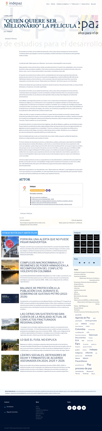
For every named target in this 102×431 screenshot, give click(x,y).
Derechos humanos (80, 335)
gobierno (93, 344)
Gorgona (77, 347)
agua (94, 318)
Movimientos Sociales (80, 296)
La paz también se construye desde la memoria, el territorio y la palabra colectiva (52, 200)
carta (76, 324)
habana (85, 350)
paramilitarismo (79, 365)
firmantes (85, 344)
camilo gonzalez (91, 321)
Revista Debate (78, 308)
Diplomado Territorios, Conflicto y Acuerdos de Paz (89, 279)
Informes (77, 288)
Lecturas (88, 356)
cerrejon (92, 324)
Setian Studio (27, 428)
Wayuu (93, 373)
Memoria (77, 294)
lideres (77, 358)
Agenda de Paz (82, 317)
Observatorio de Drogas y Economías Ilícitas (88, 303)
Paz (89, 364)
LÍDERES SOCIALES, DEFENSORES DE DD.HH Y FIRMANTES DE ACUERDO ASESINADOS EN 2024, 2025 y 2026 (43, 358)
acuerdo (78, 315)
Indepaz (33, 186)
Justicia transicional (80, 290)
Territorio (77, 310)
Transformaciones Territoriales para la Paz (86, 312)
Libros (76, 292)
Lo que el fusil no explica (38, 339)
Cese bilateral (79, 326)
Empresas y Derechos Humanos (83, 282)
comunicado (91, 329)
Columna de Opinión (80, 276)
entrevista (90, 340)
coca (87, 326)
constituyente (79, 332)
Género (95, 282)
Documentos (80, 338)
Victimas (86, 373)
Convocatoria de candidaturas (39, 197)
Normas (76, 298)
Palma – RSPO (78, 306)
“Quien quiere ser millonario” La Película (70, 223)
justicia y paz (78, 356)
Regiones (85, 306)
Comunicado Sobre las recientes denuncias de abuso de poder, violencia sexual (52, 204)
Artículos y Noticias (11, 38)
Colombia (80, 329)
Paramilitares (81, 361)
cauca (84, 323)
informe (89, 352)
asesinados (78, 321)
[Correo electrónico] (47, 190)
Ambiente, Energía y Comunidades (84, 272)
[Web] (49, 190)
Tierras (77, 373)
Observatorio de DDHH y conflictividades (86, 300)
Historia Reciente (79, 286)
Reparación (90, 371)
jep (96, 353)
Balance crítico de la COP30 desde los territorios (44, 202)
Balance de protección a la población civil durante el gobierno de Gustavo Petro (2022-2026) (44, 292)
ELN (77, 340)
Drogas (91, 338)
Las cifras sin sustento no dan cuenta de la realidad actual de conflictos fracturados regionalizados (43, 318)
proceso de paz (83, 368)
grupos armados (87, 347)
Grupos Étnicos (78, 284)
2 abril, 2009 (21, 217)
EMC (83, 340)
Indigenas (79, 353)
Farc (77, 343)
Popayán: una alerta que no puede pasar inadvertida (44, 241)
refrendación (79, 371)
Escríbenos (10, 406)
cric (88, 332)
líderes (85, 358)
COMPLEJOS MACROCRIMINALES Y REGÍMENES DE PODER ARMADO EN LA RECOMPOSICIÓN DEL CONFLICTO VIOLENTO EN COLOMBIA (44, 267)
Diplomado (93, 335)
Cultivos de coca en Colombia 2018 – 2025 (43, 199)
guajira (77, 350)
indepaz (93, 349)
